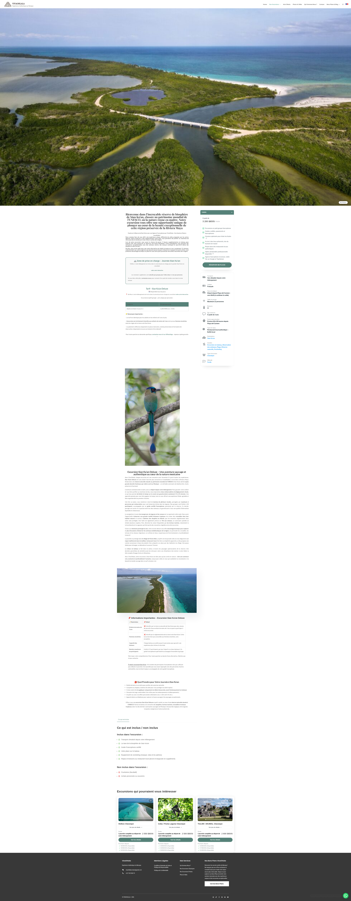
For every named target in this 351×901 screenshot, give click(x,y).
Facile (209, 362)
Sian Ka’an (211, 338)
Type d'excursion (212, 353)
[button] (345, 895)
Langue (209, 284)
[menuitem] (347, 5)
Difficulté (209, 360)
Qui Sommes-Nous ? (310, 4)
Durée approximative (213, 319)
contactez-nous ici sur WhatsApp (162, 334)
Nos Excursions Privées (186, 871)
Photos (344, 202)
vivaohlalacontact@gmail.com (134, 870)
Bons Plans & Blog (332, 4)
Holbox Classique (126, 824)
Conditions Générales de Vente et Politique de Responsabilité (163, 866)
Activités (209, 343)
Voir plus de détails (134, 827)
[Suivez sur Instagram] (213, 897)
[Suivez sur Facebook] (219, 897)
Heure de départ (212, 291)
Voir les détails (136, 840)
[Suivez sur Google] (222, 897)
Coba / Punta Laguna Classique (171, 824)
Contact (321, 4)
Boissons (210, 306)
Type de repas (211, 328)
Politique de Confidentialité (161, 870)
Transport (210, 276)
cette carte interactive (157, 270)
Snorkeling (218, 349)
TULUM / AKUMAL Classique (210, 824)
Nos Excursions (274, 4)
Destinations (210, 336)
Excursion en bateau (214, 345)
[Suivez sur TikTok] (216, 897)
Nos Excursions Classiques (187, 868)
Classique (210, 355)
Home (265, 4)
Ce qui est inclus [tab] (123, 719)
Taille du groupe (212, 299)
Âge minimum (211, 312)
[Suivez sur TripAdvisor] (225, 897)
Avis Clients (286, 4)
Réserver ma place (217, 265)
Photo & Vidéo (297, 4)
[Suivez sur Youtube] (228, 897)
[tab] (119, 818)
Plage (219, 347)
